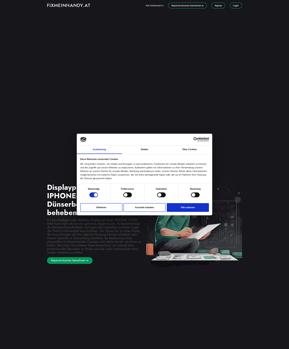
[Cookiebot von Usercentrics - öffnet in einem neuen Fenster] (196, 139)
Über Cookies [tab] (189, 149)
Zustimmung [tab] (99, 149)
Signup (218, 5)
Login (236, 5)
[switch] (127, 195)
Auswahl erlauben (144, 207)
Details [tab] (144, 149)
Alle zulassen (188, 207)
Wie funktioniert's (155, 5)
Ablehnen (101, 207)
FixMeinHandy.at (69, 5)
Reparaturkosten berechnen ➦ (187, 5)
